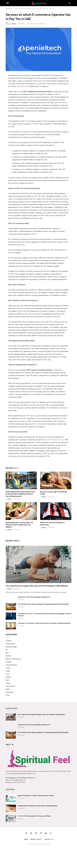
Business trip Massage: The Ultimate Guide (53, 493)
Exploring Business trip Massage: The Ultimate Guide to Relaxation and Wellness (19, 525)
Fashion (8, 668)
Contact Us (48, 839)
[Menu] (8, 3)
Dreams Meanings (11, 665)
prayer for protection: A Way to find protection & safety (36, 795)
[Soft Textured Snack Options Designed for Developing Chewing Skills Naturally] (11, 606)
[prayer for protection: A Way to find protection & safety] (11, 798)
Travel (8, 695)
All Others (9, 640)
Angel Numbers (10, 644)
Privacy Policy (36, 839)
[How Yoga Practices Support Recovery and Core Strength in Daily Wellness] (38, 564)
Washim (13, 23)
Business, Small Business (13, 659)
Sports (8, 689)
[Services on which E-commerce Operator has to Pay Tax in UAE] (38, 49)
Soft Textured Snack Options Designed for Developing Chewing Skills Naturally (43, 604)
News (7, 680)
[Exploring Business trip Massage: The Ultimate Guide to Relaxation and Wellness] (21, 511)
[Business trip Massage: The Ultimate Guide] (55, 480)
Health (8, 671)
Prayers (8, 683)
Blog (7, 653)
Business (8, 656)
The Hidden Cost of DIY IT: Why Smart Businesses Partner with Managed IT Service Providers (44, 615)
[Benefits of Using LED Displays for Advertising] (55, 511)
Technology (9, 692)
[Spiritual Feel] (38, 3)
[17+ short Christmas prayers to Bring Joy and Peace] (11, 818)
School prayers (10, 686)
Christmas (9, 662)
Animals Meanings (11, 647)
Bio (7, 650)
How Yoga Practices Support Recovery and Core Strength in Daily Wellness (37, 586)
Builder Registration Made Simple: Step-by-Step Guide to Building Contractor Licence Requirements (20, 494)
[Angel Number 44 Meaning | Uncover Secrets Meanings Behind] (11, 808)
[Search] (69, 3)
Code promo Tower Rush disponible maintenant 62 (34, 597)
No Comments (32, 23)
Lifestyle (8, 677)
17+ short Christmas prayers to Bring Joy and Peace (34, 816)
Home (16, 8)
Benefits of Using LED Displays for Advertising (52, 524)
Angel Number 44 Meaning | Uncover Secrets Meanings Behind (37, 806)
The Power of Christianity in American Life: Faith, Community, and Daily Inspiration (44, 623)
